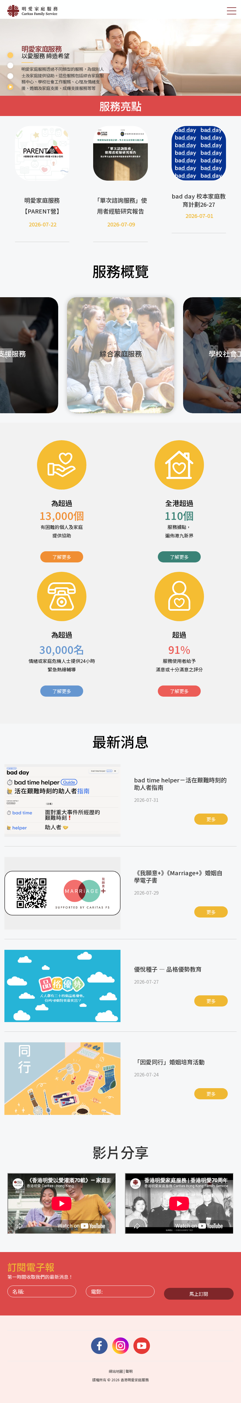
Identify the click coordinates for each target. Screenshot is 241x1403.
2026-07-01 (199, 215)
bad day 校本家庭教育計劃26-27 (199, 200)
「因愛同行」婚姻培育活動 (169, 1062)
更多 (211, 819)
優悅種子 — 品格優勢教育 (168, 969)
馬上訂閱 (198, 1293)
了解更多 (61, 556)
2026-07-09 (121, 224)
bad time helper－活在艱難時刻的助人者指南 (180, 784)
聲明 (129, 1371)
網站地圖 (116, 1371)
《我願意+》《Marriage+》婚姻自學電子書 (178, 876)
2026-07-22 (42, 224)
